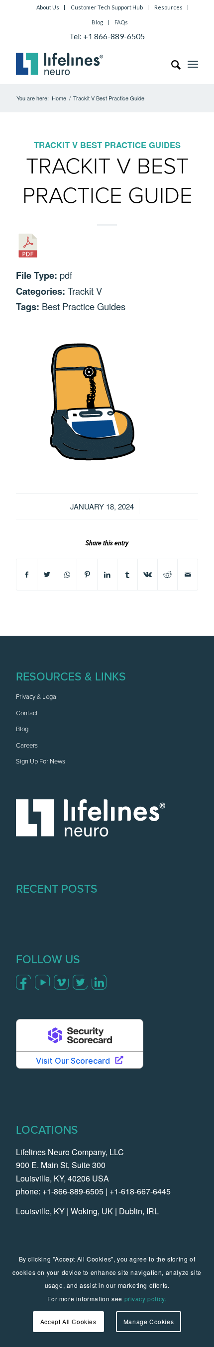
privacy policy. (145, 1298)
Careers (27, 746)
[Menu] (193, 64)
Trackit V (56, 145)
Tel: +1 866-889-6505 (107, 36)
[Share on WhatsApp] (67, 574)
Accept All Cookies (68, 1321)
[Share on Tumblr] (127, 574)
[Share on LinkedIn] (107, 574)
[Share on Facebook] (26, 574)
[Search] (171, 64)
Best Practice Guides (130, 145)
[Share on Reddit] (167, 574)
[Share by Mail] (188, 574)
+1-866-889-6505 (73, 1191)
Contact (27, 713)
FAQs (121, 22)
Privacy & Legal (37, 697)
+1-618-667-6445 (140, 1191)
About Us (47, 7)
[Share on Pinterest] (87, 574)
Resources (168, 7)
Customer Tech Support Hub (107, 7)
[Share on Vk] (147, 574)
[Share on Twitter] (47, 574)
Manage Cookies (148, 1321)
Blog (97, 22)
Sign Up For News (40, 761)
